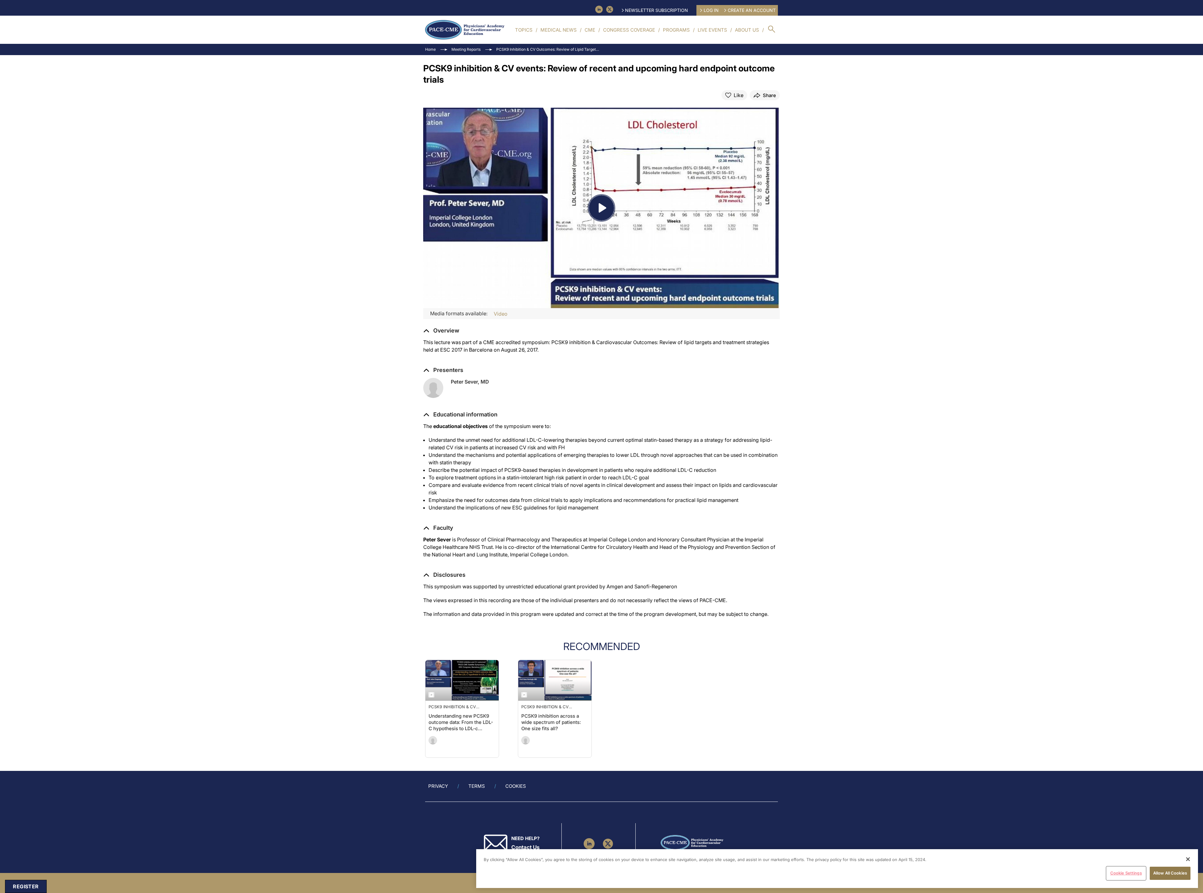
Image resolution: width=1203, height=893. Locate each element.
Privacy (438, 786)
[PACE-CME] (464, 29)
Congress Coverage (629, 30)
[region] (837, 868)
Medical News (558, 30)
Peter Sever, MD (470, 382)
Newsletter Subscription (656, 10)
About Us (747, 30)
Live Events (712, 30)
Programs (676, 30)
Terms (476, 786)
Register (26, 886)
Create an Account (752, 10)
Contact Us (525, 847)
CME (590, 30)
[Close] (1188, 859)
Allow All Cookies (1170, 872)
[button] (460, 414)
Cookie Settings (1126, 872)
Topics (524, 30)
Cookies (515, 786)
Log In (711, 10)
